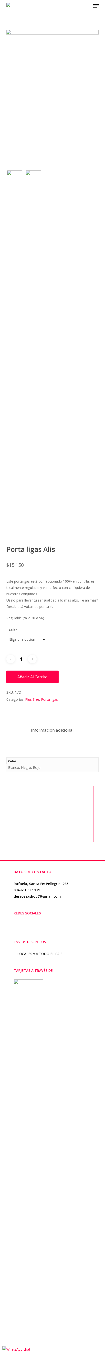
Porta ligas (49, 699)
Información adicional (52, 730)
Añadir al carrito (32, 677)
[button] (96, 5)
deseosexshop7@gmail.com (37, 896)
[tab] (52, 730)
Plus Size (32, 699)
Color (13, 630)
